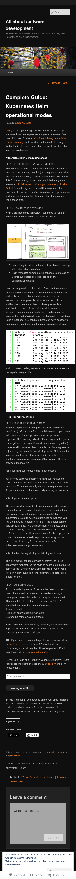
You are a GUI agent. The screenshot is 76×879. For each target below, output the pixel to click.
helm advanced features (35, 652)
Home (10, 72)
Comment (53, 837)
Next (66, 83)
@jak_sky (50, 663)
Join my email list (20, 688)
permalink (14, 755)
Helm (8, 130)
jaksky (52, 752)
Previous (54, 83)
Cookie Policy (12, 864)
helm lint (12, 644)
